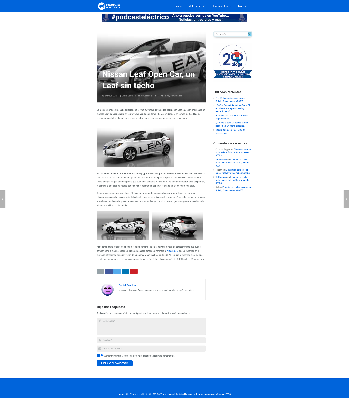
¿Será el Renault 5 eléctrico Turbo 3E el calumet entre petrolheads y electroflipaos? (233, 108)
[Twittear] (117, 271)
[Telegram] (198, 388)
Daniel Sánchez (129, 96)
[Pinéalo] (134, 271)
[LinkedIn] (171, 388)
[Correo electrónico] (150, 388)
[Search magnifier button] (250, 34)
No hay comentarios (173, 96)
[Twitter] (164, 388)
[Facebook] (157, 388)
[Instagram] (184, 388)
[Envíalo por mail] (100, 271)
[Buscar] (251, 6)
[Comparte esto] (109, 271)
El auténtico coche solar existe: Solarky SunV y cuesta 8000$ (233, 152)
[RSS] (191, 388)
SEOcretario (221, 159)
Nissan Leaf (172, 251)
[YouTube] (177, 388)
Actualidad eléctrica (150, 96)
